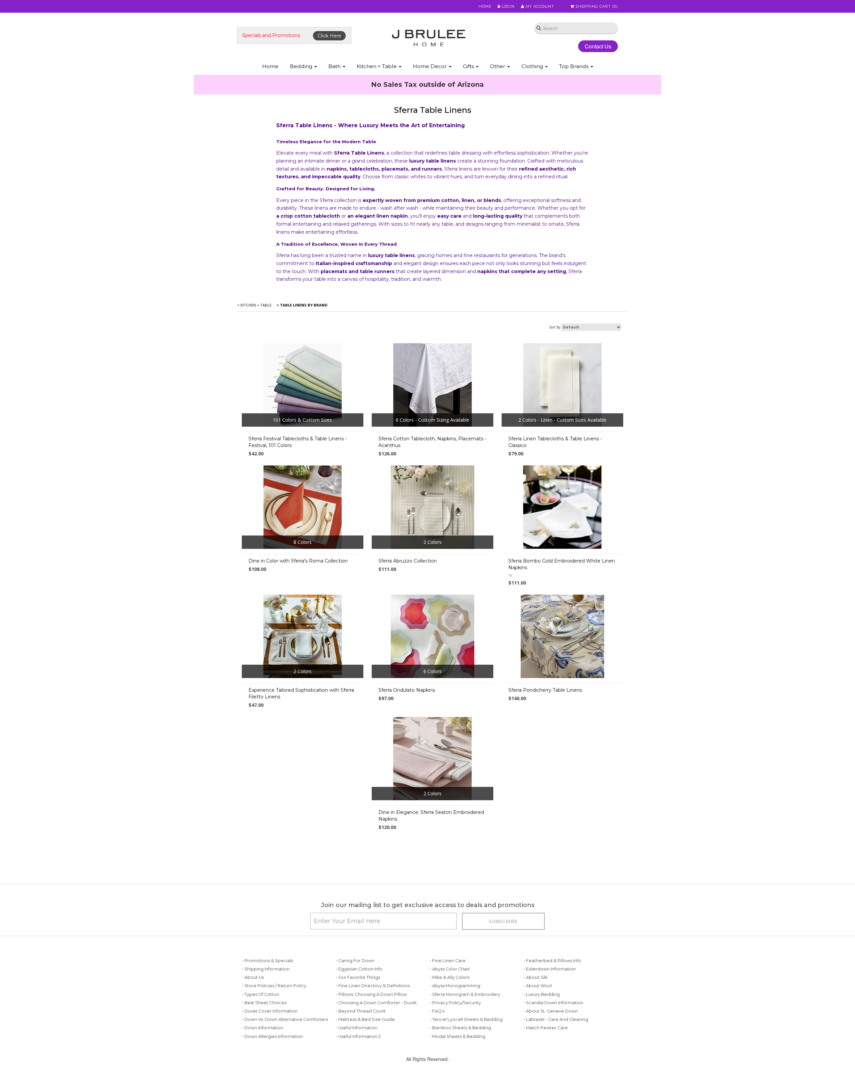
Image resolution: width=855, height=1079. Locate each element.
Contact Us (598, 46)
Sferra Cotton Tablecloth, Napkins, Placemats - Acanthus (432, 442)
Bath (335, 66)
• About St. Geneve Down (551, 1011)
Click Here (329, 36)
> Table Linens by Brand (301, 304)
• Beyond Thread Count (361, 1011)
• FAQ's (437, 1011)
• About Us (253, 977)
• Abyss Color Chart (450, 969)
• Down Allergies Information (272, 1036)
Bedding (302, 66)
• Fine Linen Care (448, 960)
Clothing (532, 66)
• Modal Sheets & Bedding (457, 1036)
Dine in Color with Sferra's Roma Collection (298, 561)
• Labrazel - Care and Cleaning (556, 1019)
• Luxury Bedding (542, 994)
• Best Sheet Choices (264, 1002)
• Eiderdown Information (550, 969)
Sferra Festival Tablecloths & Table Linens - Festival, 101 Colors (297, 442)
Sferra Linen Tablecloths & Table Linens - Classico (555, 442)
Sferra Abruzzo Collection (407, 561)
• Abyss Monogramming (455, 985)
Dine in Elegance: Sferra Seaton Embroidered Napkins (431, 815)
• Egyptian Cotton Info (359, 969)
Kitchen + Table (377, 66)
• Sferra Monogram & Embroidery (465, 994)
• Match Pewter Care (546, 1027)
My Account (539, 6)
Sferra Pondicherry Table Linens (545, 690)
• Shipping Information (266, 969)
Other (498, 66)
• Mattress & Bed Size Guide (365, 1019)
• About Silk (535, 977)
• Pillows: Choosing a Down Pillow (371, 994)
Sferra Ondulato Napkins (406, 690)
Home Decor (430, 66)
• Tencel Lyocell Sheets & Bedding (466, 1019)
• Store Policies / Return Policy (274, 985)
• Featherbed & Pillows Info (552, 960)
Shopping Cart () (596, 6)
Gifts (469, 66)
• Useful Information (356, 1027)
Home (485, 6)
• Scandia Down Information (553, 1002)
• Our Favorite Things (358, 977)
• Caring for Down (355, 960)
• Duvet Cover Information (270, 1011)
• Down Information (262, 1027)
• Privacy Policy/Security (455, 1002)
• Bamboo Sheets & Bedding (460, 1027)
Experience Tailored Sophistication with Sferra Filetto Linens (301, 693)
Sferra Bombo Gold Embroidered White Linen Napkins (561, 564)
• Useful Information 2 (358, 1036)
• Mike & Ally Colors (449, 977)
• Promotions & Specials (267, 960)
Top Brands (574, 66)
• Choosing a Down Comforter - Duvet (376, 1002)
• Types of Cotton (260, 994)
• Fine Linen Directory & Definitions (373, 985)
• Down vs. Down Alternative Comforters (285, 1019)
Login (507, 6)
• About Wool (538, 985)
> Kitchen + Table (254, 304)
